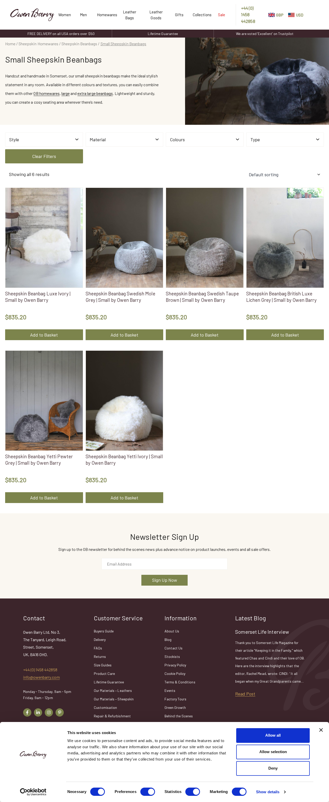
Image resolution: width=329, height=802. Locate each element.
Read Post (245, 694)
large (65, 93)
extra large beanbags (95, 93)
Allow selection (273, 752)
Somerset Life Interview (262, 632)
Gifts (179, 14)
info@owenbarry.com (41, 677)
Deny (273, 768)
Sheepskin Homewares (38, 43)
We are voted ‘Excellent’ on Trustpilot (265, 33)
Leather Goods (156, 15)
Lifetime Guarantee (163, 33)
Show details (267, 792)
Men (83, 14)
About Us (171, 631)
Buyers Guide (104, 631)
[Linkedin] (38, 712)
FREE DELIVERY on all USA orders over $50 (61, 33)
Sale (221, 14)
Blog (167, 639)
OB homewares (46, 93)
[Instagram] (49, 712)
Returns (100, 656)
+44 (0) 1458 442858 (248, 14)
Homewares (105, 14)
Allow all (273, 735)
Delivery (100, 639)
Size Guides (103, 665)
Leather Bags (129, 15)
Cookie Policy (174, 673)
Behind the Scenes (178, 716)
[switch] (147, 792)
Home (10, 43)
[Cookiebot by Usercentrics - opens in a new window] (33, 792)
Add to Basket (44, 335)
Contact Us (173, 648)
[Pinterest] (60, 712)
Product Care (104, 673)
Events (169, 690)
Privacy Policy (175, 665)
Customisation (105, 707)
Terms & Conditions (179, 682)
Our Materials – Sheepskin (114, 699)
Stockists (172, 656)
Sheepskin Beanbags (79, 43)
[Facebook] (27, 712)
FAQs (98, 648)
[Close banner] (321, 730)
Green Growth (175, 707)
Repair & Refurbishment (112, 716)
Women (64, 14)
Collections (200, 14)
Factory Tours (175, 699)
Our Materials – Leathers (113, 690)
